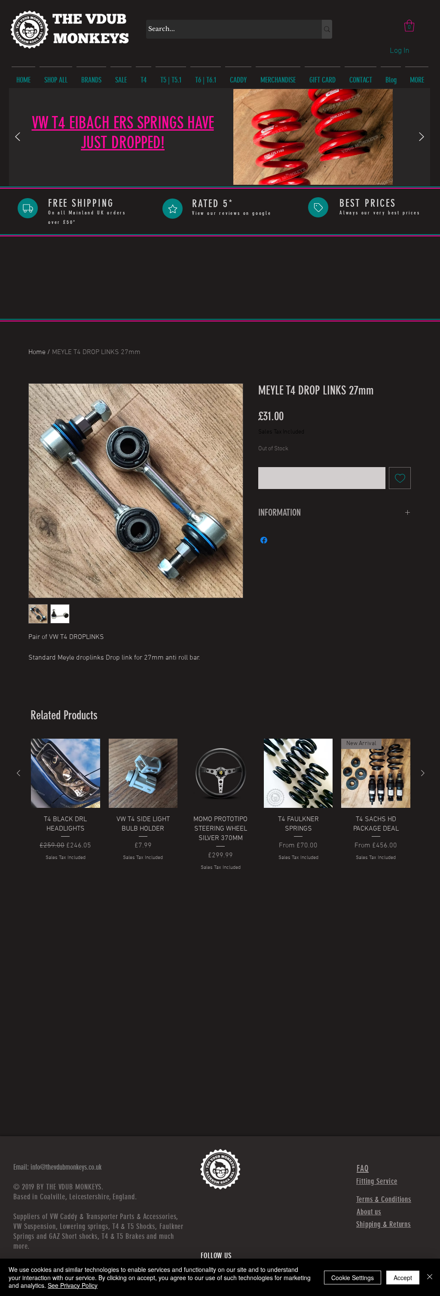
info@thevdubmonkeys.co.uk (66, 1167)
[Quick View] (65, 773)
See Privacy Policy (73, 1285)
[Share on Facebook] (264, 540)
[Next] (421, 137)
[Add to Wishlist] (400, 478)
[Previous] (17, 137)
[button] (409, 25)
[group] (220, 814)
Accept (403, 1277)
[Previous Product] (18, 773)
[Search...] (327, 29)
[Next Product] (423, 773)
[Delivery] (28, 208)
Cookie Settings (352, 1277)
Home (37, 352)
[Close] (430, 1277)
